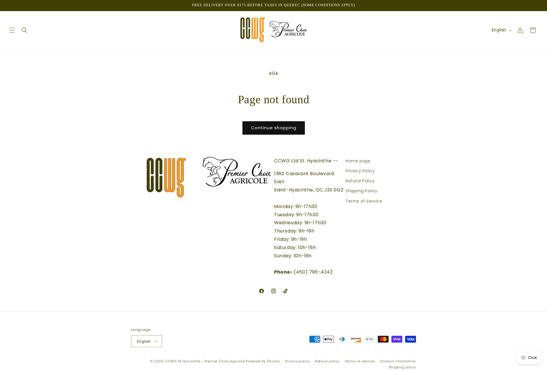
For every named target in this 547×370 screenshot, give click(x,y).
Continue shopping (273, 128)
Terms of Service (364, 201)
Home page (358, 161)
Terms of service (359, 361)
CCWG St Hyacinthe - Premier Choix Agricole (204, 361)
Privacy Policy (360, 171)
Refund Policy (360, 181)
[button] (12, 30)
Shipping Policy (361, 191)
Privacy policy (297, 361)
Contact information (398, 361)
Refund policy (327, 361)
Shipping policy (402, 367)
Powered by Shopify (263, 361)
